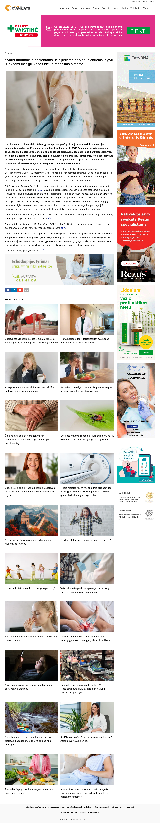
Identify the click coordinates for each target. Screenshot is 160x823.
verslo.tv (42, 807)
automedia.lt (67, 807)
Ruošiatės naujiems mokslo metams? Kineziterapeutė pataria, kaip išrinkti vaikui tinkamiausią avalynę (82, 689)
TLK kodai (135, 8)
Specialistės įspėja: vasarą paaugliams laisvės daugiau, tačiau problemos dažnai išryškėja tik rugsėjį (30, 492)
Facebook (144, 2)
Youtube (151, 2)
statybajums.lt (32, 807)
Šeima (95, 8)
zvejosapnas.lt (103, 807)
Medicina (85, 8)
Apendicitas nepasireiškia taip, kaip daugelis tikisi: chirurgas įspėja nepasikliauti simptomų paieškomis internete (84, 793)
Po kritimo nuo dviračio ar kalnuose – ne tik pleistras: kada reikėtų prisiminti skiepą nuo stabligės (28, 741)
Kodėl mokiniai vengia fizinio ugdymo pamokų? (30, 588)
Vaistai (124, 8)
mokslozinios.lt (90, 807)
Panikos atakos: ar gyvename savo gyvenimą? (85, 540)
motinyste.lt (115, 807)
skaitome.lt (77, 807)
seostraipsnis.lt (128, 807)
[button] (8, 290)
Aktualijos (8, 53)
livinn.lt (96, 812)
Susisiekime (136, 2)
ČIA (40, 190)
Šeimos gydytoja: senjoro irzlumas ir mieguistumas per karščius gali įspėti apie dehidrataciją (27, 439)
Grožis (75, 8)
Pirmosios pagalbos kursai (81, 812)
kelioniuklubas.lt (54, 807)
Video (146, 8)
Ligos (115, 8)
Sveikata (106, 8)
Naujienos (64, 8)
